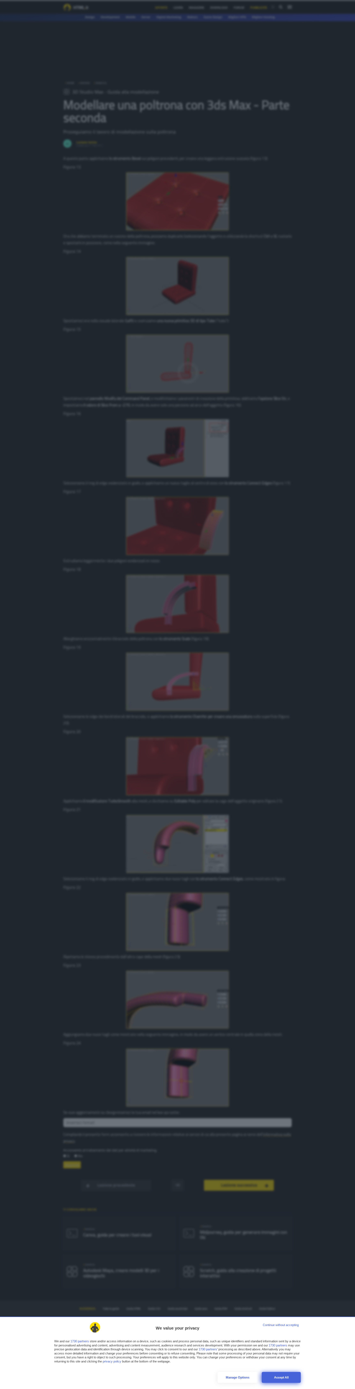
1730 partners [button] (79, 1341)
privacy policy (112, 1361)
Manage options (237, 1377)
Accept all (281, 1377)
